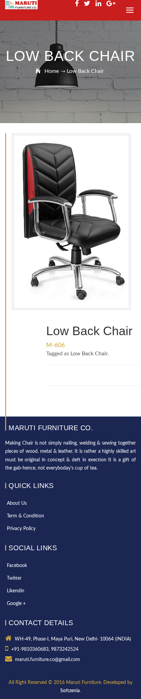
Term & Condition (25, 516)
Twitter (14, 578)
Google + (16, 603)
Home (51, 71)
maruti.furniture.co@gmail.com (47, 659)
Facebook (17, 565)
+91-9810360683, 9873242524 (44, 649)
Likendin (15, 591)
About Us (17, 503)
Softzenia (70, 690)
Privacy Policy (21, 528)
